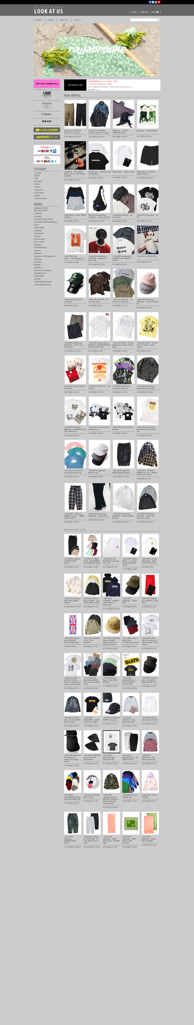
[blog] (77, 20)
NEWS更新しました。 (94, 89)
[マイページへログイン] (134, 13)
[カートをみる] (155, 13)
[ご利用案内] (50, 20)
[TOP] (39, 20)
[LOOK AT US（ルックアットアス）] (49, 13)
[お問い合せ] (64, 20)
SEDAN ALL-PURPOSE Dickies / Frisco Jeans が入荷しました (113, 87)
